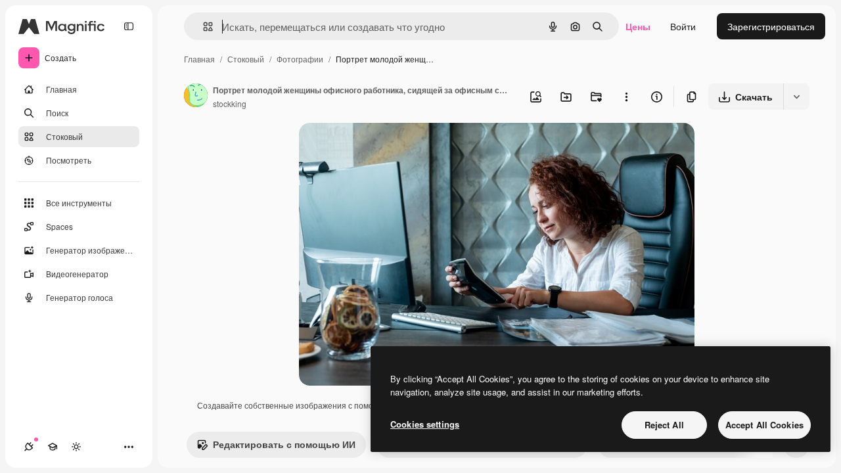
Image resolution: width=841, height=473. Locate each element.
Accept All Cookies (764, 424)
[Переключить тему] (76, 446)
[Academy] (52, 446)
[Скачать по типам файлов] (796, 96)
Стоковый (245, 58)
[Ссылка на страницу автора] (196, 96)
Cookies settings (424, 424)
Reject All (664, 424)
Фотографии (300, 58)
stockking (229, 103)
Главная (199, 58)
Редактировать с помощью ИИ (284, 444)
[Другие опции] (626, 96)
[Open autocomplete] (203, 27)
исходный (387, 148)
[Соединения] (28, 446)
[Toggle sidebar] (128, 26)
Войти (683, 26)
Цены (637, 26)
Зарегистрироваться (771, 26)
